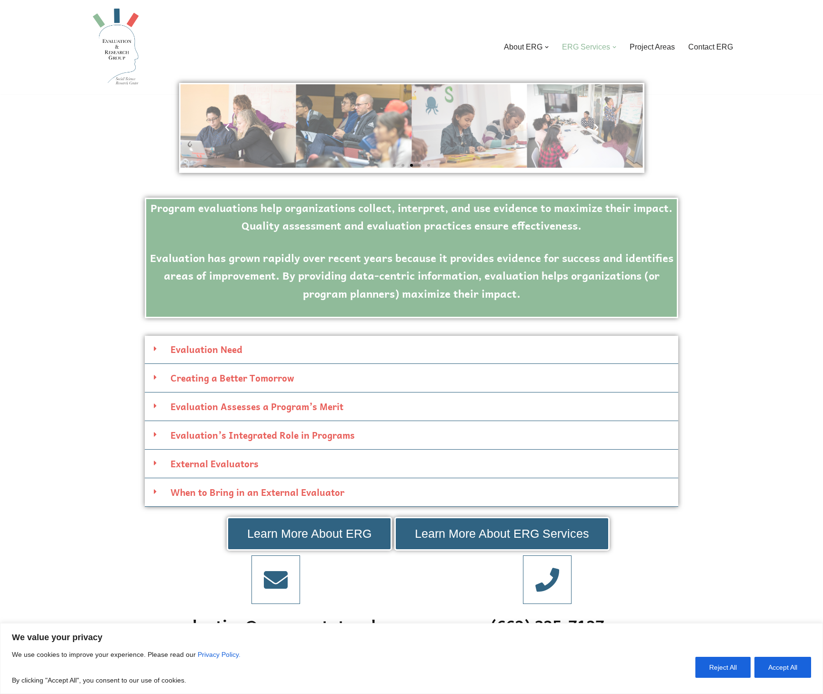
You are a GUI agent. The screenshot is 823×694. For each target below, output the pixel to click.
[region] (411, 658)
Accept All (782, 667)
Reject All (723, 667)
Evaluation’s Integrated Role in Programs (263, 435)
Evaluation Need (206, 349)
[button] (547, 47)
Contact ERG (710, 47)
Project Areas (652, 47)
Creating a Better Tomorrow (232, 378)
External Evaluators (215, 463)
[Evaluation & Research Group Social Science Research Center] (113, 47)
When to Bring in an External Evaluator (257, 492)
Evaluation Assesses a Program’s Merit (257, 406)
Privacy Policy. (220, 654)
